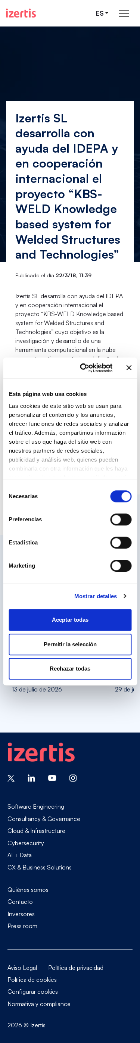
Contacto (20, 901)
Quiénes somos (28, 889)
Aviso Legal (22, 967)
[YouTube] (52, 777)
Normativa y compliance (39, 1004)
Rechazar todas (70, 668)
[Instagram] (73, 777)
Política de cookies (32, 979)
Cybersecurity (25, 843)
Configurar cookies (32, 991)
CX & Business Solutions (39, 867)
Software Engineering (35, 806)
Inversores (21, 914)
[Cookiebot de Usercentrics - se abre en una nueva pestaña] (83, 368)
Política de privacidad (75, 967)
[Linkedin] (31, 777)
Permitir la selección (70, 644)
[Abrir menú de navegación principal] (124, 13)
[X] (11, 777)
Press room (22, 925)
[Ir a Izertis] (21, 13)
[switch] (120, 519)
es (100, 13)
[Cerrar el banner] (128, 368)
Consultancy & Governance (43, 818)
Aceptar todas (70, 619)
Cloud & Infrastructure (36, 830)
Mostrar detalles (95, 596)
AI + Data (19, 855)
